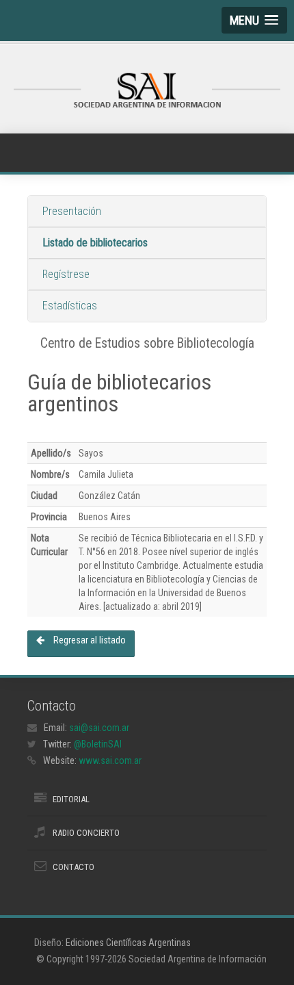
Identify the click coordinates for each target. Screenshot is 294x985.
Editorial (71, 799)
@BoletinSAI (98, 744)
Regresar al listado (88, 640)
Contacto (73, 867)
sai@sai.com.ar (99, 727)
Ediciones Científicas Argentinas (128, 942)
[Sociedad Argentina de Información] (147, 92)
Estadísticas (69, 305)
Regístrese (66, 274)
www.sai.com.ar (110, 760)
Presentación (71, 211)
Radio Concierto (86, 833)
